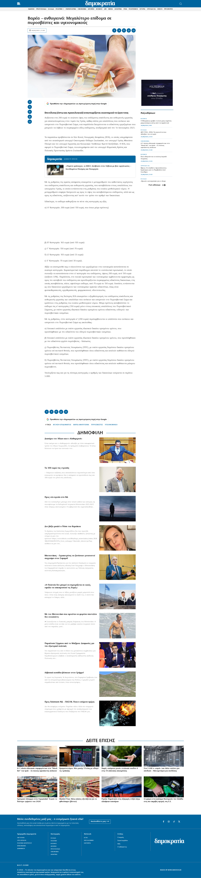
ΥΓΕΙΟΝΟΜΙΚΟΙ (111, 425)
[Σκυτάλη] (122, 756)
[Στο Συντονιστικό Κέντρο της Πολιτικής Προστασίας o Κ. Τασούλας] (117, 479)
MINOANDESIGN (174, 870)
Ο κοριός (120, 837)
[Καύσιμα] (164, 786)
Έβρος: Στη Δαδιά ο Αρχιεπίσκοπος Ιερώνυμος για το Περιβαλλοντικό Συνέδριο (153, 170)
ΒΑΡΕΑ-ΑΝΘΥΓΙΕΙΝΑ (81, 425)
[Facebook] (114, 30)
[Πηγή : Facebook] (117, 538)
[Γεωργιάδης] (117, 450)
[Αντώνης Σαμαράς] (117, 567)
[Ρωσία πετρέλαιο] (122, 786)
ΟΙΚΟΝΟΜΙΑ (145, 141)
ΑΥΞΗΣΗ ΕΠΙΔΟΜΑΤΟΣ (62, 425)
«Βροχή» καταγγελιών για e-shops (153, 181)
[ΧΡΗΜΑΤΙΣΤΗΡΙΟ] (79, 756)
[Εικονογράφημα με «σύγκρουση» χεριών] (117, 713)
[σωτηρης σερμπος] (117, 655)
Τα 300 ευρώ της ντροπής (57, 468)
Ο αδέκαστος (122, 847)
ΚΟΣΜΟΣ (144, 118)
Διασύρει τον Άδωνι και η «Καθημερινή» (63, 439)
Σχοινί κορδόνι (122, 840)
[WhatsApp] (129, 30)
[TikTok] (174, 822)
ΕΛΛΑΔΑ (144, 130)
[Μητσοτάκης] (117, 625)
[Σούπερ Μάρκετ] (79, 786)
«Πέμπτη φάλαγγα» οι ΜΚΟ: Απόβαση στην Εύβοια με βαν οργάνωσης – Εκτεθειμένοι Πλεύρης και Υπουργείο (98, 167)
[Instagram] (169, 822)
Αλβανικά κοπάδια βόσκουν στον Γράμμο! (64, 673)
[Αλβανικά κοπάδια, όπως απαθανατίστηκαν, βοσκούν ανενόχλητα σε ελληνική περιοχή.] (117, 684)
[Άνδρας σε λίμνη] (117, 508)
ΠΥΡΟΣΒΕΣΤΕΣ (97, 425)
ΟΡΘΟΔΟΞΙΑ (145, 165)
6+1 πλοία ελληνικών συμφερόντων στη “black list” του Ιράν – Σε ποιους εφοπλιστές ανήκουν (155, 145)
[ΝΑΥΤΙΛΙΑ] (37, 756)
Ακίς (118, 844)
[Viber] (124, 30)
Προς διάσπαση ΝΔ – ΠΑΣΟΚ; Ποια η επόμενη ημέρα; (70, 702)
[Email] (133, 30)
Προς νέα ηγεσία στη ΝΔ (56, 497)
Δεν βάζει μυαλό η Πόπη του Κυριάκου (63, 527)
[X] (119, 30)
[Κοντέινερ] (37, 786)
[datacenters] (164, 756)
